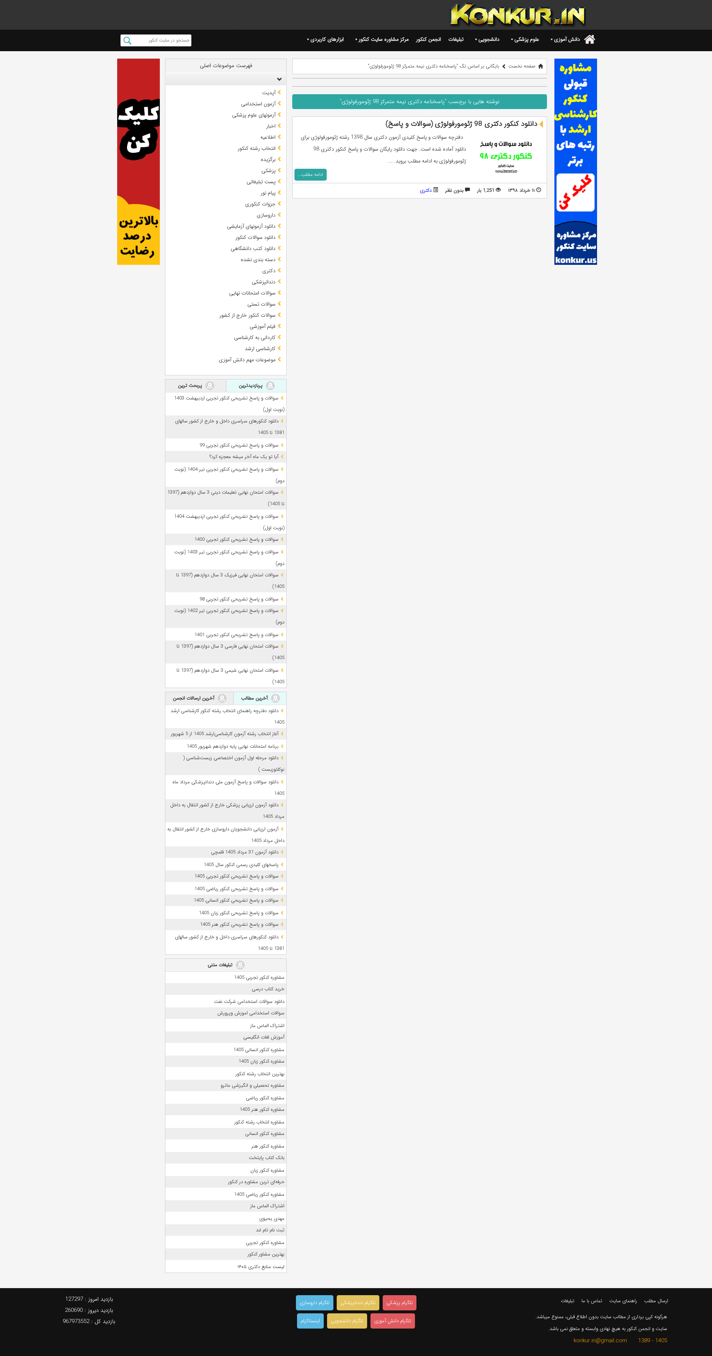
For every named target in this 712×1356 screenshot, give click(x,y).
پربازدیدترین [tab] (251, 385)
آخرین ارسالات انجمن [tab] (194, 698)
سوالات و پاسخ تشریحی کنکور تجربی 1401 (236, 635)
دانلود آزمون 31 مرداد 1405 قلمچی (244, 852)
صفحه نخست (521, 66)
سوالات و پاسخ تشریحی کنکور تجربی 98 (239, 599)
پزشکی (268, 171)
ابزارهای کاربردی (327, 39)
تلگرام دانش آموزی (392, 1321)
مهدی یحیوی (271, 1218)
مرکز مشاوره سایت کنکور (384, 39)
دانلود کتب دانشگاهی (253, 248)
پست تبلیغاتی (261, 182)
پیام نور (268, 193)
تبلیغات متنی (221, 965)
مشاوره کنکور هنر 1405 (262, 1109)
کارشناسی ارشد (260, 349)
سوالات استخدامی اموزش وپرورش (250, 1013)
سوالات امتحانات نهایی (252, 293)
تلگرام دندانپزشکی (358, 1303)
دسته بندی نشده (258, 260)
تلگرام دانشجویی (347, 1321)
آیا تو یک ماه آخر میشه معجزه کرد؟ (244, 457)
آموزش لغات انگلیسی (263, 1037)
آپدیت (269, 93)
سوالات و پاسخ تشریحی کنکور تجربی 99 (239, 445)
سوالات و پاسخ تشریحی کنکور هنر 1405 (239, 924)
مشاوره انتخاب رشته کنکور (259, 1122)
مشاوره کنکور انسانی (264, 1134)
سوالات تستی (261, 304)
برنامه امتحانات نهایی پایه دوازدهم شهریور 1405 (232, 746)
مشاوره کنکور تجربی (265, 1243)
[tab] (226, 79)
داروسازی (266, 215)
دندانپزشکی (264, 282)
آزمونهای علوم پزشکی (254, 115)
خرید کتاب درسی (268, 989)
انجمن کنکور (428, 39)
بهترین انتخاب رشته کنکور (259, 1074)
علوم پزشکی (526, 39)
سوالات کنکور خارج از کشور (248, 315)
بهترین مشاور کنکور (266, 1254)
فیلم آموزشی (263, 326)
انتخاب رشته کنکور (257, 148)
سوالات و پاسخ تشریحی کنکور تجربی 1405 (236, 876)
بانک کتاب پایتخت (266, 1158)
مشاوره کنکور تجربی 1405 (259, 977)
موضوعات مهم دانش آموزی (247, 360)
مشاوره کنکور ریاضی (265, 1098)
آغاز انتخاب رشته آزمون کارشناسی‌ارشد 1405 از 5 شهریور (224, 734)
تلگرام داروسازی (315, 1303)
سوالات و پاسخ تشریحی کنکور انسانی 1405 (236, 900)
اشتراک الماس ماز (267, 1026)
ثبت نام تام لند (270, 1230)
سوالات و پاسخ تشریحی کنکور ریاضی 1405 (236, 889)
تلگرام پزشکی (399, 1303)
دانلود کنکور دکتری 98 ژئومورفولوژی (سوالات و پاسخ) (461, 123)
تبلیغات (456, 39)
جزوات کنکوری (260, 204)
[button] (277, 79)
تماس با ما (591, 1301)
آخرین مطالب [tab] (255, 698)
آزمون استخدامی (258, 104)
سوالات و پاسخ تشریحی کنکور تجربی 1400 (236, 539)
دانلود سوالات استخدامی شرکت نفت (249, 1002)
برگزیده (268, 159)
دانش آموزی (567, 39)
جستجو (127, 40)
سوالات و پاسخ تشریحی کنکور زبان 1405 (238, 913)
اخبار (271, 126)
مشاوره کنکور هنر (267, 1146)
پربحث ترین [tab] (191, 385)
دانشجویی (489, 39)
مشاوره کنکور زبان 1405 (261, 1061)
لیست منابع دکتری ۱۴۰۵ (260, 1267)
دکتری (426, 190)
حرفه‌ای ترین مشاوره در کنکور (256, 1182)
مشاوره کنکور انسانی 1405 (258, 1050)
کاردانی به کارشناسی (255, 337)
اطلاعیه (268, 137)
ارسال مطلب (656, 1301)
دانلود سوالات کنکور (255, 237)
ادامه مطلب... (310, 174)
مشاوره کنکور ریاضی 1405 (259, 1194)
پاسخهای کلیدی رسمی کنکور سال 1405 (241, 865)
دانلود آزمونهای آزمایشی (251, 226)
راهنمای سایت (623, 1301)
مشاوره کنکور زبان (267, 1170)
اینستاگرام (310, 1321)
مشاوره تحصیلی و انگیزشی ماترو (252, 1085)
